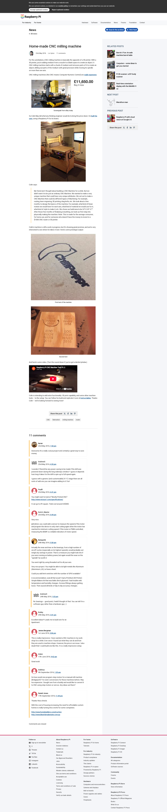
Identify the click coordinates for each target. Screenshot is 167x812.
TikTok (34, 753)
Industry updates (89, 760)
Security (59, 792)
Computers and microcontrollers (94, 784)
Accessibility (60, 764)
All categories (115, 760)
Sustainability (60, 767)
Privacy (58, 789)
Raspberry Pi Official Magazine (121, 798)
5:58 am (53, 543)
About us (59, 755)
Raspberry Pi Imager (118, 749)
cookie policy (63, 6)
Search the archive (116, 30)
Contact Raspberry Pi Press (120, 808)
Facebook (35, 768)
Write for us (115, 805)
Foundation (133, 23)
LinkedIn (34, 764)
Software (94, 23)
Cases (86, 797)
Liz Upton (51, 53)
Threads (34, 750)
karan (40, 443)
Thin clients (87, 763)
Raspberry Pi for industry (92, 754)
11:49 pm (59, 696)
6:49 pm (53, 515)
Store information (117, 787)
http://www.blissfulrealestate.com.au (45, 715)
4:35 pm (53, 464)
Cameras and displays (91, 787)
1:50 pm (53, 446)
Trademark (59, 752)
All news (34, 34)
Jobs (58, 761)
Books (113, 801)
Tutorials (86, 746)
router (78, 420)
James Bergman (44, 631)
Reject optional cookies (60, 10)
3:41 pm (53, 615)
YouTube (34, 757)
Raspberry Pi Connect (118, 743)
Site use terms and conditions (66, 774)
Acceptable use (61, 777)
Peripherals (87, 800)
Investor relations (62, 746)
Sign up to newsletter (39, 743)
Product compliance (90, 757)
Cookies (59, 780)
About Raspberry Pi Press (120, 795)
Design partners (89, 773)
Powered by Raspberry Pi (92, 770)
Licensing (59, 783)
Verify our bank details (63, 795)
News (116, 23)
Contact (142, 23)
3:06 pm (53, 633)
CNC (48, 420)
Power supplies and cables (93, 794)
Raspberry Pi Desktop (118, 746)
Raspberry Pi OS (116, 752)
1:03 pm (55, 597)
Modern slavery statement (65, 770)
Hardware (85, 23)
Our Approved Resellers (64, 758)
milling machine (68, 420)
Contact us (59, 749)
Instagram (35, 760)
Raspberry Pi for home (91, 743)
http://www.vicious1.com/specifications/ (47, 500)
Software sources (117, 767)
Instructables (85, 398)
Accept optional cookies (39, 10)
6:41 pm (53, 492)
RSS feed (133, 30)
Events (113, 778)
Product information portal (119, 763)
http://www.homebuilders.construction (46, 712)
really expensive (90, 75)
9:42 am (54, 657)
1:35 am (58, 672)
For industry (26, 23)
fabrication (56, 420)
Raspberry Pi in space (91, 767)
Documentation (106, 23)
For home (37, 23)
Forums (123, 23)
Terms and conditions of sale (66, 786)
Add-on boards (89, 791)
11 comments (61, 53)
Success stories (89, 776)
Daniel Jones (43, 693)
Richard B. (42, 540)
